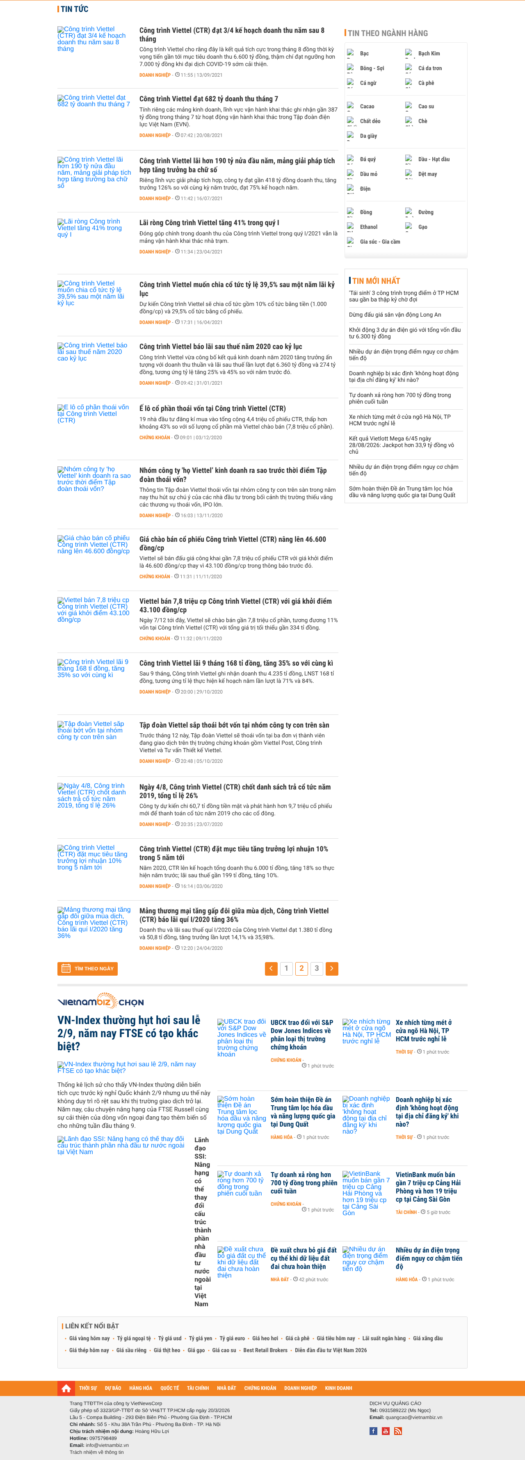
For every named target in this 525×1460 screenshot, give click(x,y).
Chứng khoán (154, 437)
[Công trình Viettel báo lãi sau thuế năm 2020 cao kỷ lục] (94, 367)
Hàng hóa (281, 1137)
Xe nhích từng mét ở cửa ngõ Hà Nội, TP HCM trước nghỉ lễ (424, 1031)
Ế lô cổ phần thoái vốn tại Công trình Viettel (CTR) (212, 408)
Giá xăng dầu (428, 1338)
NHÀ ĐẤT (226, 1388)
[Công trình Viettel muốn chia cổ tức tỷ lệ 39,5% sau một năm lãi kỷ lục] (94, 305)
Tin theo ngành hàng (388, 33)
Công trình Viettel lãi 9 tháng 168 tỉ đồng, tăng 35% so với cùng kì (236, 663)
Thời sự (404, 1052)
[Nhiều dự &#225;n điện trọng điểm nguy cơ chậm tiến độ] (367, 1262)
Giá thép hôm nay (89, 1350)
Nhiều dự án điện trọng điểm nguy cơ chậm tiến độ (429, 1258)
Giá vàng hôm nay (89, 1338)
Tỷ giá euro (232, 1338)
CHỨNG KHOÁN (260, 1388)
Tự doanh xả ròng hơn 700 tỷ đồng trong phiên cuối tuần (304, 1183)
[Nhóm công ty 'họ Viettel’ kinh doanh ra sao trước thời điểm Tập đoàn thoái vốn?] (94, 491)
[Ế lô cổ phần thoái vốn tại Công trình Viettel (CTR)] (94, 429)
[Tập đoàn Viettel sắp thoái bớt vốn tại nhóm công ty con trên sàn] (94, 745)
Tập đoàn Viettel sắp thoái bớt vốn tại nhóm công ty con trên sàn (234, 725)
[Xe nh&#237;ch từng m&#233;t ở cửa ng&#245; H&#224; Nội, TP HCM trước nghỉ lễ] (367, 1035)
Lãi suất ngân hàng (384, 1338)
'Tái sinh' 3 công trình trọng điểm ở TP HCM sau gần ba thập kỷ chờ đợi (404, 296)
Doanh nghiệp (155, 75)
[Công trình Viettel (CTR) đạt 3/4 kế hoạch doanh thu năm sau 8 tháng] (94, 50)
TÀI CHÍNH (198, 1388)
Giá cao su (224, 1350)
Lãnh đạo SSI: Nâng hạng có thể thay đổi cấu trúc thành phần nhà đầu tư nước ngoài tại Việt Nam (202, 1222)
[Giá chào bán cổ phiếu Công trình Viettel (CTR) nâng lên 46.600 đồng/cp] (94, 559)
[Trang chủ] (66, 1388)
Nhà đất (280, 1279)
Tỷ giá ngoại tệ (134, 1338)
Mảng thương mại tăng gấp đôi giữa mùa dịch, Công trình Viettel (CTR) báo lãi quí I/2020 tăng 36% (234, 915)
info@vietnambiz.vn (107, 1445)
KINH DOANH (338, 1388)
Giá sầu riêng (131, 1350)
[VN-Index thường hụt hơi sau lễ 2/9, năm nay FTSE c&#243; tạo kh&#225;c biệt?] (134, 1067)
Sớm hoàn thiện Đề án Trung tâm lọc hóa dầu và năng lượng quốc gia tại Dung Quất (402, 492)
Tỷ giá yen (200, 1338)
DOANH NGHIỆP (300, 1388)
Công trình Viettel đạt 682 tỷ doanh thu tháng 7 (208, 99)
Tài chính (406, 1212)
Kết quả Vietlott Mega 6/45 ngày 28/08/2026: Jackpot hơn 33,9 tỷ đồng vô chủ (401, 445)
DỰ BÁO (113, 1388)
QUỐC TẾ (169, 1388)
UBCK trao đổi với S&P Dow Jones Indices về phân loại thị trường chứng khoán (302, 1035)
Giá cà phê (297, 1338)
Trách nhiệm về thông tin (97, 1452)
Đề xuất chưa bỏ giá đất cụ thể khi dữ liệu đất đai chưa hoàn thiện (304, 1258)
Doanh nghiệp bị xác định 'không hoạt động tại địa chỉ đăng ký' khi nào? (404, 376)
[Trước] (271, 969)
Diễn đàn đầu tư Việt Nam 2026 (331, 1350)
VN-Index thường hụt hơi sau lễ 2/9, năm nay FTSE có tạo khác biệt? (128, 1033)
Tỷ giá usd (170, 1338)
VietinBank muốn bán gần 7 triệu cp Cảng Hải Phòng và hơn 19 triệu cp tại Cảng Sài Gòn (428, 1187)
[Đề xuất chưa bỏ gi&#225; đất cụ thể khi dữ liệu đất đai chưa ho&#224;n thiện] (242, 1262)
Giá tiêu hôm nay (336, 1338)
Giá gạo (196, 1350)
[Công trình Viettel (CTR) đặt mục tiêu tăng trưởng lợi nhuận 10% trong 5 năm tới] (94, 869)
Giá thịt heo (167, 1350)
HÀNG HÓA (141, 1388)
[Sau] (332, 969)
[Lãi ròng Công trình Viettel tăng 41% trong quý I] (94, 243)
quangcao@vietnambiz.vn (414, 1417)
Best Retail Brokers (266, 1350)
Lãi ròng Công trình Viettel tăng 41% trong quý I (209, 223)
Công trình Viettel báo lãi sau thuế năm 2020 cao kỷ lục (220, 346)
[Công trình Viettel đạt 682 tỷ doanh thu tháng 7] (94, 119)
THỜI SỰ (88, 1388)
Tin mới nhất (376, 281)
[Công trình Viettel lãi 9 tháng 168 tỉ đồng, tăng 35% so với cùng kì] (94, 683)
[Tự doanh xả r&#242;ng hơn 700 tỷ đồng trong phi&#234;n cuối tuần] (242, 1187)
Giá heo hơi (265, 1338)
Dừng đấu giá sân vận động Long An (395, 315)
